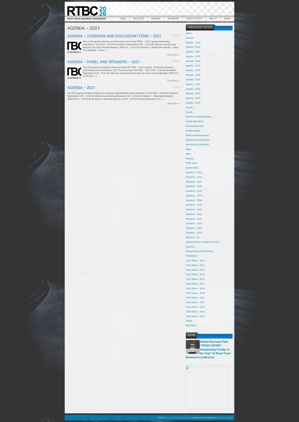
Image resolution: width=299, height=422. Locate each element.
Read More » (173, 55)
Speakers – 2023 (194, 223)
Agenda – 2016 (193, 61)
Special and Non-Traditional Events (202, 242)
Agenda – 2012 (193, 42)
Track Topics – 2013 (195, 265)
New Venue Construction (197, 144)
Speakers (173, 18)
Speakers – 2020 (194, 209)
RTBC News (191, 163)
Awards (189, 107)
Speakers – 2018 (194, 200)
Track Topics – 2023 (195, 307)
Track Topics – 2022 (195, 302)
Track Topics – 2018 (195, 288)
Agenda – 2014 (193, 52)
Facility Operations (194, 121)
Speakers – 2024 (194, 228)
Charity (189, 112)
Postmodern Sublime (224, 418)
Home (123, 18)
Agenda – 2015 (193, 56)
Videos (189, 321)
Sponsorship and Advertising (199, 251)
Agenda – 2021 (81, 88)
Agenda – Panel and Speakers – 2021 (103, 62)
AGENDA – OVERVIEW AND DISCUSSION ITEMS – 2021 (114, 36)
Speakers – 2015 (194, 186)
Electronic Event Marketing (198, 117)
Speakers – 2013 (194, 177)
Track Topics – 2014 (195, 270)
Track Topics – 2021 (195, 297)
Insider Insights (193, 131)
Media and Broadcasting (197, 135)
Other (188, 154)
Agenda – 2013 (193, 47)
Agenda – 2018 (193, 70)
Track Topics (194, 18)
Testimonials (192, 256)
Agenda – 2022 (193, 89)
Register (138, 18)
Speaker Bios (192, 168)
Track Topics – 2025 (195, 316)
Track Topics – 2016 (195, 279)
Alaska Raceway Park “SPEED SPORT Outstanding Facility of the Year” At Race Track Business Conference (208, 349)
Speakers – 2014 (194, 182)
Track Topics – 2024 (195, 311)
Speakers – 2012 (194, 172)
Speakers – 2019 (194, 205)
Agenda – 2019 (193, 75)
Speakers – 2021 (194, 214)
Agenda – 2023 (193, 93)
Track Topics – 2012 (195, 260)
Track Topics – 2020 (195, 293)
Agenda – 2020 (193, 79)
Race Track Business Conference (86, 11)
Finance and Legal (194, 126)
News (227, 18)
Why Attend (191, 325)
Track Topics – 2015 (195, 274)
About (213, 18)
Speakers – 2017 (194, 195)
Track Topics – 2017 (195, 284)
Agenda (155, 18)
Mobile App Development (198, 140)
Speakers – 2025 (194, 233)
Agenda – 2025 (193, 103)
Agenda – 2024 (193, 98)
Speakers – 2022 (194, 219)
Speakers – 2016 (194, 191)
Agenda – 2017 (193, 66)
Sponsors (190, 247)
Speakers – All (192, 237)
